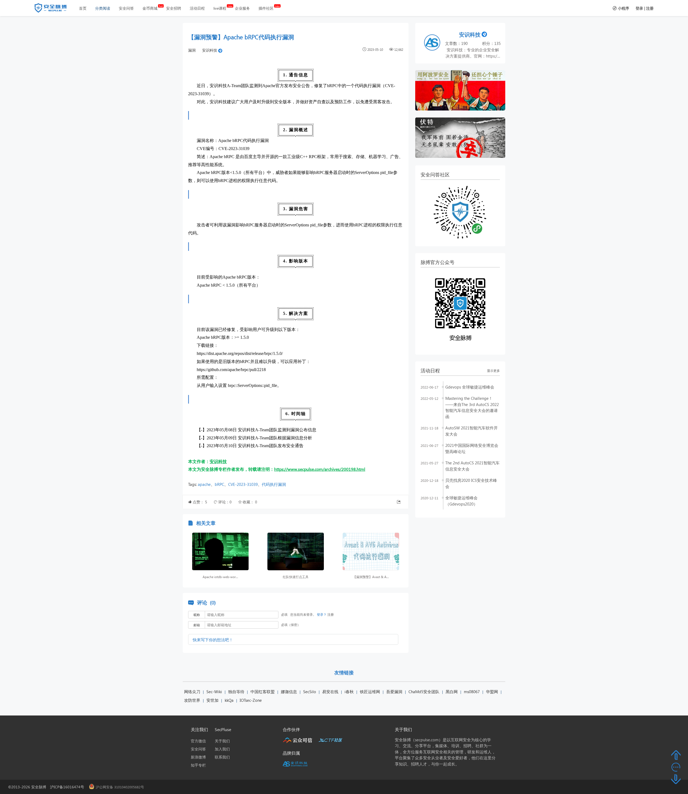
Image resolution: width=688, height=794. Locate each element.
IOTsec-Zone (251, 700)
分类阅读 (102, 8)
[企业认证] (220, 50)
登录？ (322, 615)
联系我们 (222, 757)
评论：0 (225, 501)
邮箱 (197, 625)
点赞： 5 (200, 501)
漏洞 (192, 50)
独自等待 (236, 691)
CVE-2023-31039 (243, 484)
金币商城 (149, 8)
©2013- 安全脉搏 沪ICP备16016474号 (48, 786)
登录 (639, 8)
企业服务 (242, 8)
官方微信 (198, 740)
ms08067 (472, 691)
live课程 (219, 8)
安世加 (212, 700)
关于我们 (222, 740)
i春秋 (349, 691)
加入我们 (222, 749)
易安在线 (330, 691)
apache (204, 484)
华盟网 (492, 691)
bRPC (219, 484)
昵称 (197, 615)
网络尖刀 (192, 691)
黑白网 (452, 691)
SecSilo (309, 691)
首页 (83, 8)
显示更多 (493, 371)
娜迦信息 (289, 691)
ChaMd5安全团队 (423, 691)
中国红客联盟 (262, 691)
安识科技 (209, 50)
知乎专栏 (198, 765)
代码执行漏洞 (274, 484)
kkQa (229, 700)
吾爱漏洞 (394, 691)
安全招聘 (173, 8)
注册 (650, 8)
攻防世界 (192, 700)
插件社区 (266, 8)
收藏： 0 (250, 501)
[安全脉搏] (54, 9)
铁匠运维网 (370, 691)
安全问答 (126, 8)
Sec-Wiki (214, 691)
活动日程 (197, 8)
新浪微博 (198, 757)
